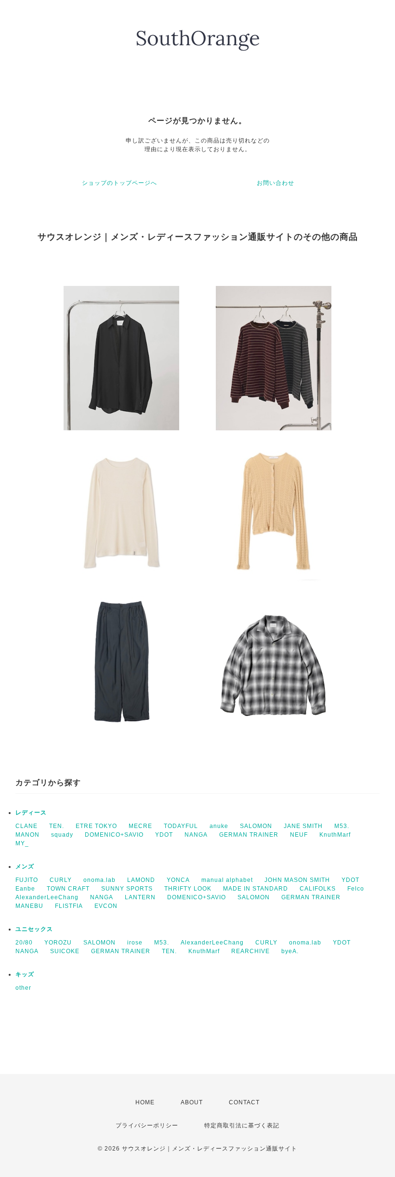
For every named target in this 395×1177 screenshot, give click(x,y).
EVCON (106, 906)
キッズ (24, 974)
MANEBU (29, 906)
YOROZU (58, 942)
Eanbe (25, 888)
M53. (341, 826)
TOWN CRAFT (68, 888)
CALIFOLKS (318, 888)
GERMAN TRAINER (248, 834)
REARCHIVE (250, 951)
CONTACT (244, 1102)
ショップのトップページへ (119, 183)
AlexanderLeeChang (47, 897)
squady (62, 834)
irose (135, 942)
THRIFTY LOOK (187, 888)
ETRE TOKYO (96, 826)
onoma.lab (99, 880)
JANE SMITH (303, 826)
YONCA (178, 880)
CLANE (26, 826)
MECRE (140, 826)
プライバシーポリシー (147, 1125)
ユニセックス (34, 929)
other (23, 987)
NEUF (299, 834)
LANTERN (140, 897)
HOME (145, 1102)
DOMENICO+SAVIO (114, 834)
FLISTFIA (69, 906)
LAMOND (141, 880)
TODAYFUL (181, 826)
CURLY (61, 880)
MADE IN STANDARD (255, 888)
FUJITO (26, 880)
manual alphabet (227, 880)
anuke (219, 826)
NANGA (196, 834)
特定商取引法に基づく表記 (241, 1125)
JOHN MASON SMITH (297, 880)
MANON (27, 834)
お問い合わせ (275, 183)
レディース (31, 812)
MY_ (22, 843)
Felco (355, 888)
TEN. (56, 826)
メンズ (24, 866)
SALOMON (256, 826)
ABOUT (192, 1102)
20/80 (24, 942)
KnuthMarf (335, 834)
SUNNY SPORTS (127, 888)
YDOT (164, 834)
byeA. (290, 951)
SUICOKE (64, 951)
